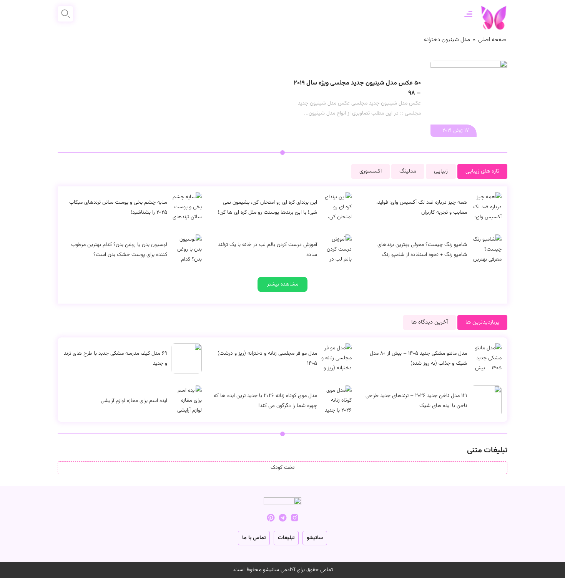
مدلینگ (407, 171)
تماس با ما (254, 538)
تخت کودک (282, 467)
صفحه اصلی (492, 39)
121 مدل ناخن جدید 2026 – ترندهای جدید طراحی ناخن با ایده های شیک (416, 401)
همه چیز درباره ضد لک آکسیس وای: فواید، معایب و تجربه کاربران (421, 207)
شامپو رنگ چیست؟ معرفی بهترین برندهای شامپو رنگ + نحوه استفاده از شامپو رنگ (422, 250)
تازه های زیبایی (482, 171)
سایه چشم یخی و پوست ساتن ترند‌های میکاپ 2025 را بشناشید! (118, 207)
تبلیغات (286, 538)
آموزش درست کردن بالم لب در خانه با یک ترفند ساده (267, 250)
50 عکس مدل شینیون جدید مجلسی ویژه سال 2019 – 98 (357, 88)
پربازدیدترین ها (482, 322)
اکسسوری (370, 171)
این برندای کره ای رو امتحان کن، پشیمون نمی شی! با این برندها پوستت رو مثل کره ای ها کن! (267, 207)
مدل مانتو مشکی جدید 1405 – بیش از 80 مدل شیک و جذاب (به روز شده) (418, 358)
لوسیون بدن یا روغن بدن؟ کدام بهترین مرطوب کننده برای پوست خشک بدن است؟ (119, 250)
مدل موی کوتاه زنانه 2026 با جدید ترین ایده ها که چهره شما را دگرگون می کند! (265, 401)
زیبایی (441, 171)
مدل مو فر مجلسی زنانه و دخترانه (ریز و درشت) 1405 (267, 358)
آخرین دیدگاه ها (429, 322)
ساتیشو (315, 538)
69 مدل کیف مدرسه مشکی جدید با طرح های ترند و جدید (115, 358)
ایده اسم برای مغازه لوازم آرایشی (134, 401)
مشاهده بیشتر (282, 284)
